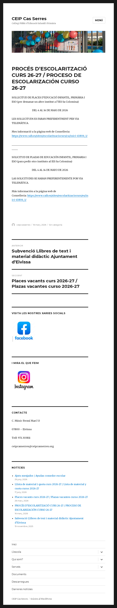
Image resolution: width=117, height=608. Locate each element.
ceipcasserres (23, 225)
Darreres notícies (22, 589)
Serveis (16, 566)
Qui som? (17, 559)
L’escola (16, 551)
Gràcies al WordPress (41, 599)
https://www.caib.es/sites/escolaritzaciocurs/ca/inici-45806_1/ (49, 135)
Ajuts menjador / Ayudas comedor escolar (40, 475)
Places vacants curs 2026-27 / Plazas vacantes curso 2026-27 (51, 497)
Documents (19, 574)
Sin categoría (55, 225)
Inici (14, 544)
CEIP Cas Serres (29, 18)
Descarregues (20, 581)
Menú (99, 20)
